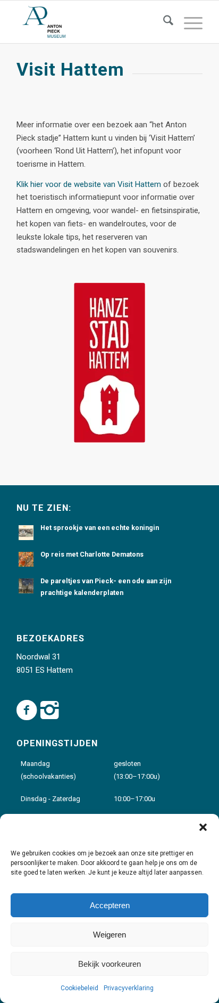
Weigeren (109, 934)
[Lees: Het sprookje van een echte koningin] (26, 532)
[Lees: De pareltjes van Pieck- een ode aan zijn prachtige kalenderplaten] (26, 586)
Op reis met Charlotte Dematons (92, 554)
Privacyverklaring (129, 988)
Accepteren (110, 905)
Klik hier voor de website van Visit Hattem (88, 184)
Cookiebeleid (79, 988)
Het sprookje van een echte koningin (99, 528)
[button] (203, 827)
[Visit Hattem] (109, 363)
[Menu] (188, 22)
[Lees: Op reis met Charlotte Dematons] (26, 559)
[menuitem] (163, 22)
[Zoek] (163, 22)
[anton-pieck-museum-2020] (90, 22)
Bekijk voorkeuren (109, 963)
